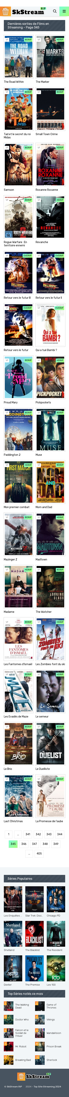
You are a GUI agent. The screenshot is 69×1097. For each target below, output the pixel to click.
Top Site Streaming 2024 (47, 1086)
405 (39, 853)
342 (38, 834)
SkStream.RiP (14, 1086)
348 (45, 844)
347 (34, 844)
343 (49, 834)
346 (23, 844)
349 (55, 844)
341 (27, 834)
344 (59, 834)
